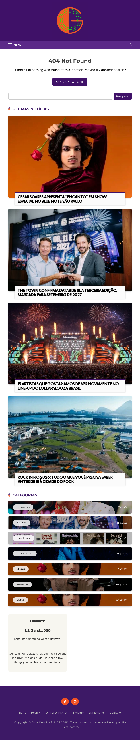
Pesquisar (122, 96)
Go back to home (70, 81)
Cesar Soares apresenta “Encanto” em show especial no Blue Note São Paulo (62, 199)
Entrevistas (97, 712)
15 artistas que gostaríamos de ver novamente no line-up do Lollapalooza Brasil (68, 386)
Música (35, 712)
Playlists (78, 712)
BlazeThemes (69, 727)
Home (22, 712)
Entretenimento (56, 712)
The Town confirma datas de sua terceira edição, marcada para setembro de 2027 (67, 292)
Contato (115, 712)
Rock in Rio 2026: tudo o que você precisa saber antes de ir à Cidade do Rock (65, 479)
